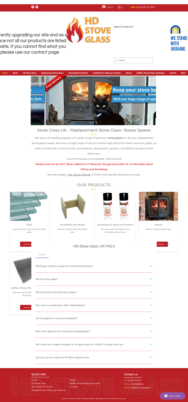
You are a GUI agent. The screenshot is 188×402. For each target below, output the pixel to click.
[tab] (42, 254)
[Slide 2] (93, 122)
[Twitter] (36, 7)
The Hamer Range (78, 174)
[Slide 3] (96, 122)
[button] (121, 6)
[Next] (152, 101)
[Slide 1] (90, 122)
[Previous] (34, 101)
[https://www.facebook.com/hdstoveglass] (32, 7)
